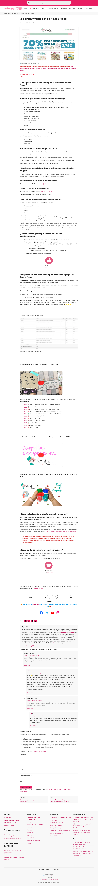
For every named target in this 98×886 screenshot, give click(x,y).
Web (21, 781)
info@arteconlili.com (10, 822)
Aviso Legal (53, 820)
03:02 (25, 414)
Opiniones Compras (52, 8)
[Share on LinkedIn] (35, 621)
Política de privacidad (40, 751)
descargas (35, 604)
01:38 (25, 409)
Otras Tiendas (89, 8)
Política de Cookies (55, 828)
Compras (10, 13)
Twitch (29, 843)
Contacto (80, 8)
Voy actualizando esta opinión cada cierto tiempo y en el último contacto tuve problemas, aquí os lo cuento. (48, 68)
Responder (27, 665)
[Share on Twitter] (28, 621)
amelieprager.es (38, 588)
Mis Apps (72, 8)
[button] (41, 383)
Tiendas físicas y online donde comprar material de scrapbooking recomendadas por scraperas (14, 836)
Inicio (25, 8)
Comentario (23, 754)
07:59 (25, 425)
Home (5, 13)
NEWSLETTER (49, 869)
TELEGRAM (41, 869)
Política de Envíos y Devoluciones (60, 830)
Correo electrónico (26, 775)
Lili (28, 671)
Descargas (64, 8)
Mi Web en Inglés (32, 822)
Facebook (30, 832)
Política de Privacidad (56, 825)
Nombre (22, 770)
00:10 (25, 404)
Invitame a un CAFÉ (10, 825)
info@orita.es (44, 184)
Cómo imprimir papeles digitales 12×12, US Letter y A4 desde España (82, 826)
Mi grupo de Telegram (33, 840)
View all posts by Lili (28, 646)
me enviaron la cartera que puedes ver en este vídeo (62, 531)
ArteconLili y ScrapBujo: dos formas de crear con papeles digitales (81, 832)
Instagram (30, 830)
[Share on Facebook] (25, 621)
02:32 (25, 411)
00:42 (25, 407)
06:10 (25, 420)
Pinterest (29, 835)
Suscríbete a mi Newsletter (35, 824)
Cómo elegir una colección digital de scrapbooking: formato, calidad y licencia (83, 819)
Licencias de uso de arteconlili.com (60, 817)
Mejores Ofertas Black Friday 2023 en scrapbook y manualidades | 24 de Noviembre (83, 853)
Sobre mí (55, 642)
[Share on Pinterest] (32, 621)
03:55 (25, 416)
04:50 (25, 418)
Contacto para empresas (11, 820)
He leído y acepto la (34, 751)
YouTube (29, 827)
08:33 (25, 427)
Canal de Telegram (32, 838)
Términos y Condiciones (57, 822)
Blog (43, 8)
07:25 (25, 423)
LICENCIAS (56, 869)
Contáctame (7, 817)
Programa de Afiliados (56, 833)
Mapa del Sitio (54, 836)
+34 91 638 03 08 (46, 191)
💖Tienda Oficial (34, 8)
